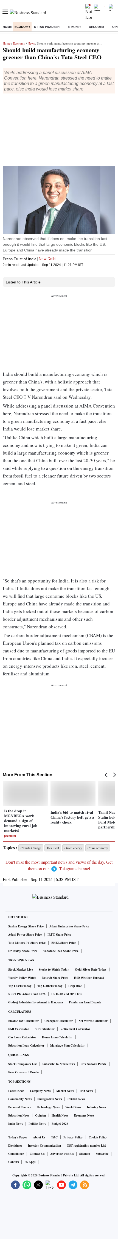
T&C (54, 1137)
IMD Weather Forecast (89, 978)
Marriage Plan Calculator (67, 1045)
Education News (18, 1115)
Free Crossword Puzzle (23, 1072)
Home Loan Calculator (57, 1037)
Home (7, 26)
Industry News (96, 1107)
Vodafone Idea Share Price (60, 951)
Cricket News (76, 1099)
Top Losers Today (20, 986)
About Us (39, 1137)
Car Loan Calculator (22, 1037)
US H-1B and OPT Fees (66, 994)
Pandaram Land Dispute (85, 1002)
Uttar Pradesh (47, 26)
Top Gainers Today (50, 986)
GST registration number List (86, 1145)
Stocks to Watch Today (54, 969)
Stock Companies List (22, 1064)
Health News (60, 1115)
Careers (13, 1162)
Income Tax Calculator (23, 1021)
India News (15, 1124)
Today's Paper (17, 1137)
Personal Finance (19, 1107)
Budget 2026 (60, 1124)
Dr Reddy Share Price (22, 951)
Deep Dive (75, 986)
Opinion (40, 1115)
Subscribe (102, 1154)
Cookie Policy (98, 1137)
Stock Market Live (20, 969)
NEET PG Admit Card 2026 (27, 994)
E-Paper (74, 26)
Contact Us (37, 1154)
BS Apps (29, 1162)
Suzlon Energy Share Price (26, 926)
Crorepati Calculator (58, 1021)
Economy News (84, 1115)
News (31, 43)
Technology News (48, 1107)
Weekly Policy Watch (22, 978)
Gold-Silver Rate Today (90, 969)
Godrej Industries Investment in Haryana (35, 1002)
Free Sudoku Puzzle (93, 1064)
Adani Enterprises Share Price (69, 926)
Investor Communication (44, 1145)
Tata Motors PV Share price (27, 943)
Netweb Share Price (55, 978)
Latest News (16, 1091)
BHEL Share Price (63, 943)
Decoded (96, 26)
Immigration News (49, 1099)
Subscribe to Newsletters (59, 1064)
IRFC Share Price (59, 934)
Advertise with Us (62, 1154)
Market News (65, 1091)
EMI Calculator (18, 1029)
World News (73, 1107)
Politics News (37, 1124)
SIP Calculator (45, 1029)
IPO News (86, 1091)
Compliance (16, 1154)
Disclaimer (15, 1145)
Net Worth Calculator (93, 1021)
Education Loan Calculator (26, 1045)
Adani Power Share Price (25, 934)
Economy (22, 26)
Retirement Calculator (75, 1029)
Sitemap (84, 1154)
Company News (40, 1091)
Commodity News (20, 1099)
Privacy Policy (73, 1137)
